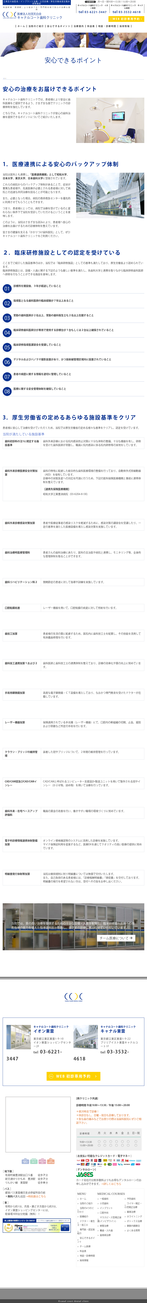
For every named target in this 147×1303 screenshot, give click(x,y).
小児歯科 (104, 1203)
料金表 (91, 26)
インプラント (106, 1208)
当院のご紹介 (36, 26)
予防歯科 (131, 1199)
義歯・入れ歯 (106, 1230)
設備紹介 (84, 1216)
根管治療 (104, 1226)
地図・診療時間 (107, 26)
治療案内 (79, 26)
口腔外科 (104, 1213)
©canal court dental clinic (73, 1301)
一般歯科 (104, 1199)
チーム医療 (85, 1246)
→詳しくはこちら (111, 1184)
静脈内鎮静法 (133, 1226)
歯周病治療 (105, 1235)
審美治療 (131, 1212)
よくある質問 (133, 1230)
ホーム (21, 26)
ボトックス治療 (134, 1221)
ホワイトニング (134, 1216)
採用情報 (125, 26)
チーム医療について (114, 938)
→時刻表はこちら (36, 1196)
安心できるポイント (58, 26)
